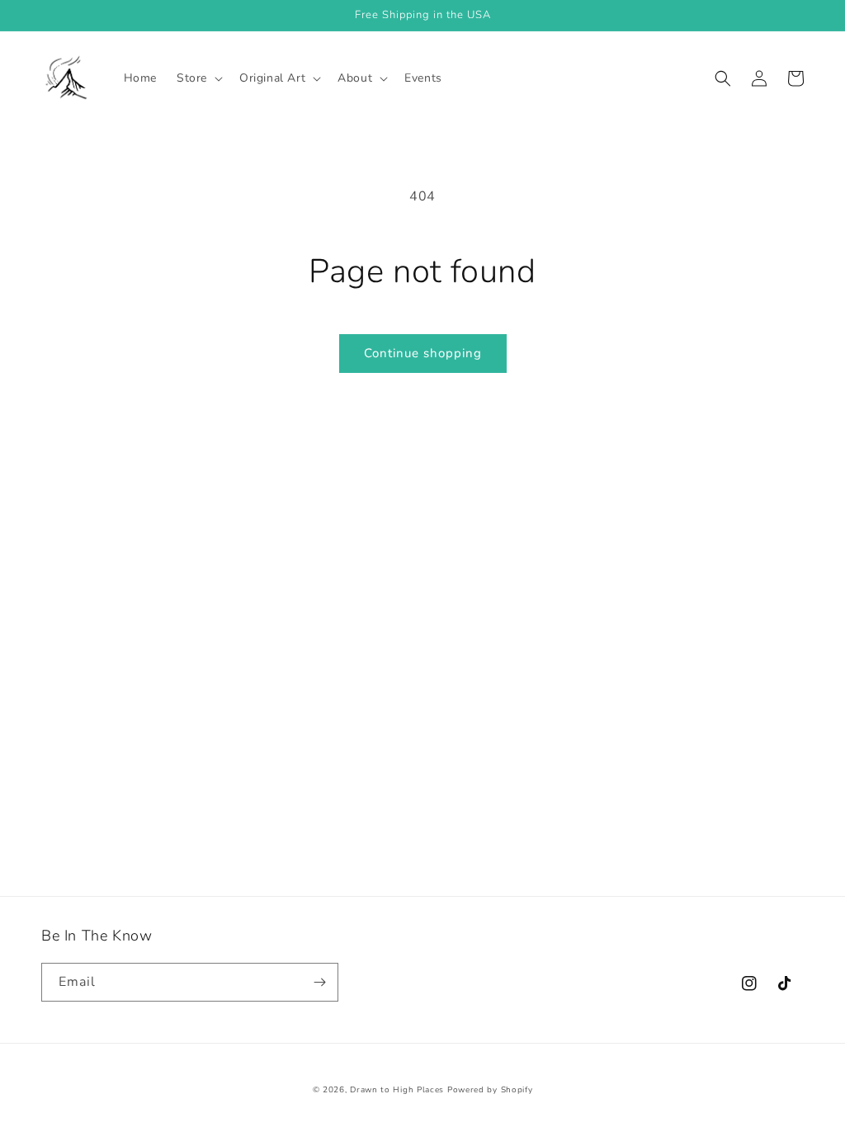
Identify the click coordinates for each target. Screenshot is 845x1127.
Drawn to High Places (397, 1090)
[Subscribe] (319, 982)
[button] (198, 78)
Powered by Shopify (490, 1090)
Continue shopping (423, 353)
